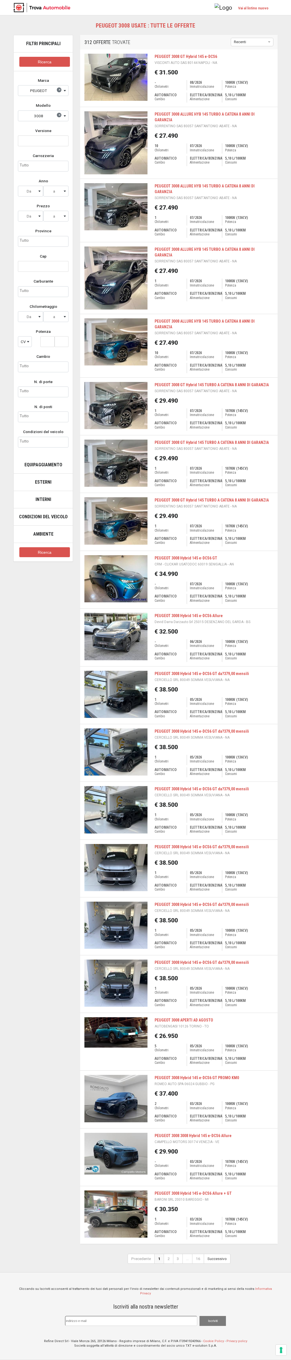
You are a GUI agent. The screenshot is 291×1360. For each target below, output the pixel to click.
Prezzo (43, 206)
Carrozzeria (43, 155)
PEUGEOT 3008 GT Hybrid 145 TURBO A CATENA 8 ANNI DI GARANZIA (212, 385)
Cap (43, 256)
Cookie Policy (213, 1341)
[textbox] (30, 191)
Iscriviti (213, 1321)
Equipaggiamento (43, 464)
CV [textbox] (23, 341)
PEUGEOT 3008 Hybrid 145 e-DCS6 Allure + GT (193, 1193)
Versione (43, 130)
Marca (43, 80)
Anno (43, 181)
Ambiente (43, 534)
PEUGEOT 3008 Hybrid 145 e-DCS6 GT (186, 558)
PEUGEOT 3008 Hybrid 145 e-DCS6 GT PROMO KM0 (197, 1077)
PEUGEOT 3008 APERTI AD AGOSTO (184, 1020)
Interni (43, 499)
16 (198, 1258)
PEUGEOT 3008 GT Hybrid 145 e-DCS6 (186, 56)
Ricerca (44, 62)
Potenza (43, 331)
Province (43, 231)
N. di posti (43, 406)
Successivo (217, 1258)
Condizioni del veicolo (43, 431)
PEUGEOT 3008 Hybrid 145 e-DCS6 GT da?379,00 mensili (202, 673)
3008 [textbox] (47, 115)
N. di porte (43, 381)
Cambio (43, 356)
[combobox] (43, 90)
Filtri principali (43, 43)
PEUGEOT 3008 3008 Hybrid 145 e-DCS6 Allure (193, 1135)
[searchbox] (43, 165)
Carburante (43, 281)
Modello (43, 105)
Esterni (43, 482)
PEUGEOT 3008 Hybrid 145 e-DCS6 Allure (189, 615)
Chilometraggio (43, 306)
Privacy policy (236, 1341)
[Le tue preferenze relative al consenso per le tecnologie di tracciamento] (281, 1350)
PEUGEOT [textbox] (45, 90)
